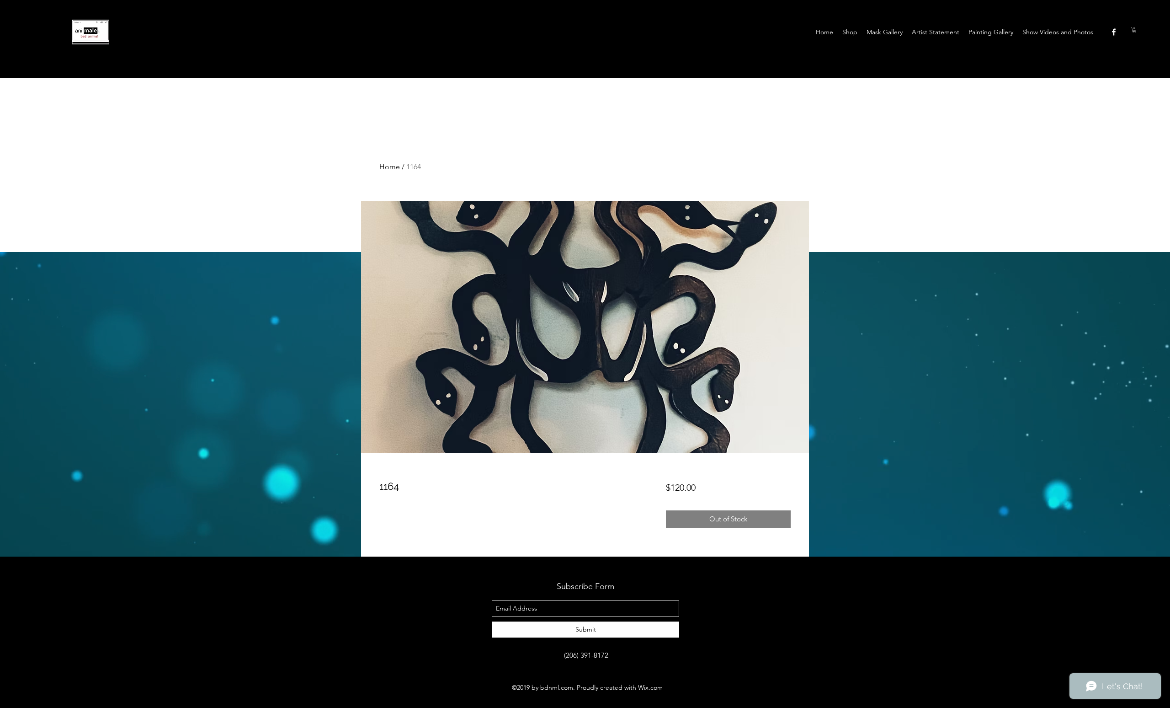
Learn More (705, 515)
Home (389, 166)
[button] (1134, 29)
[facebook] (1113, 32)
